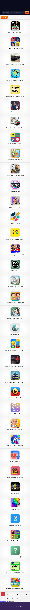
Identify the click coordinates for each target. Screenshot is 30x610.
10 (17, 598)
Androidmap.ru (18, 606)
